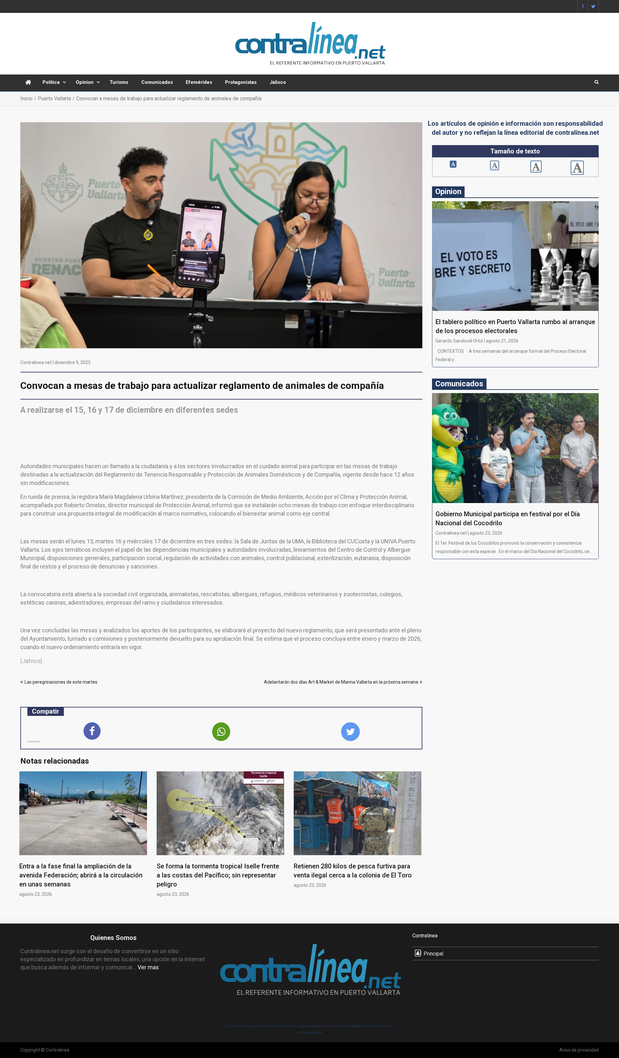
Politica (51, 82)
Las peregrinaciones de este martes (61, 682)
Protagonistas (241, 82)
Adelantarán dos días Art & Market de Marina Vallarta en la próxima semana (341, 682)
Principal (433, 954)
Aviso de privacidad (579, 1050)
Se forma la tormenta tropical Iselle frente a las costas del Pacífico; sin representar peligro (218, 875)
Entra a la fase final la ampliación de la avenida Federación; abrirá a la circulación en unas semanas (80, 875)
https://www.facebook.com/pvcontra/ (583, 6)
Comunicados (157, 82)
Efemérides (199, 82)
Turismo (119, 82)
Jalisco (278, 82)
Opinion (84, 82)
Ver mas (148, 967)
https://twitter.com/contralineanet (593, 6)
